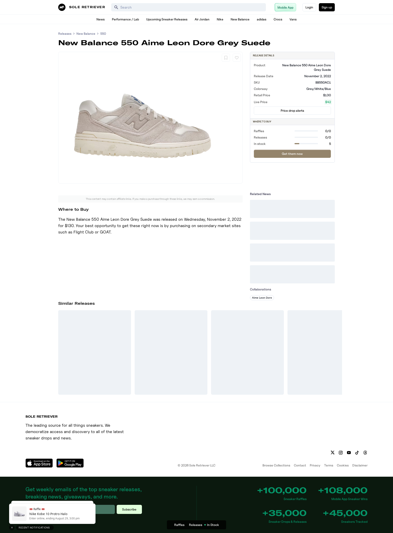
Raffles (179, 525)
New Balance (240, 19)
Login (309, 7)
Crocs (278, 19)
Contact (300, 465)
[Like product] (237, 58)
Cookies (343, 465)
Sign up (327, 7)
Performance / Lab (125, 19)
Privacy (315, 465)
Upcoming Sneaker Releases (166, 19)
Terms (328, 465)
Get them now (292, 154)
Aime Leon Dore (262, 297)
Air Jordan (202, 19)
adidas (261, 19)
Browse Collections (276, 465)
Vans (293, 19)
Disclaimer (360, 465)
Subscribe (129, 509)
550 (103, 33)
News (100, 19)
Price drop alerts (292, 110)
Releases (64, 33)
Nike (220, 19)
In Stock (213, 525)
